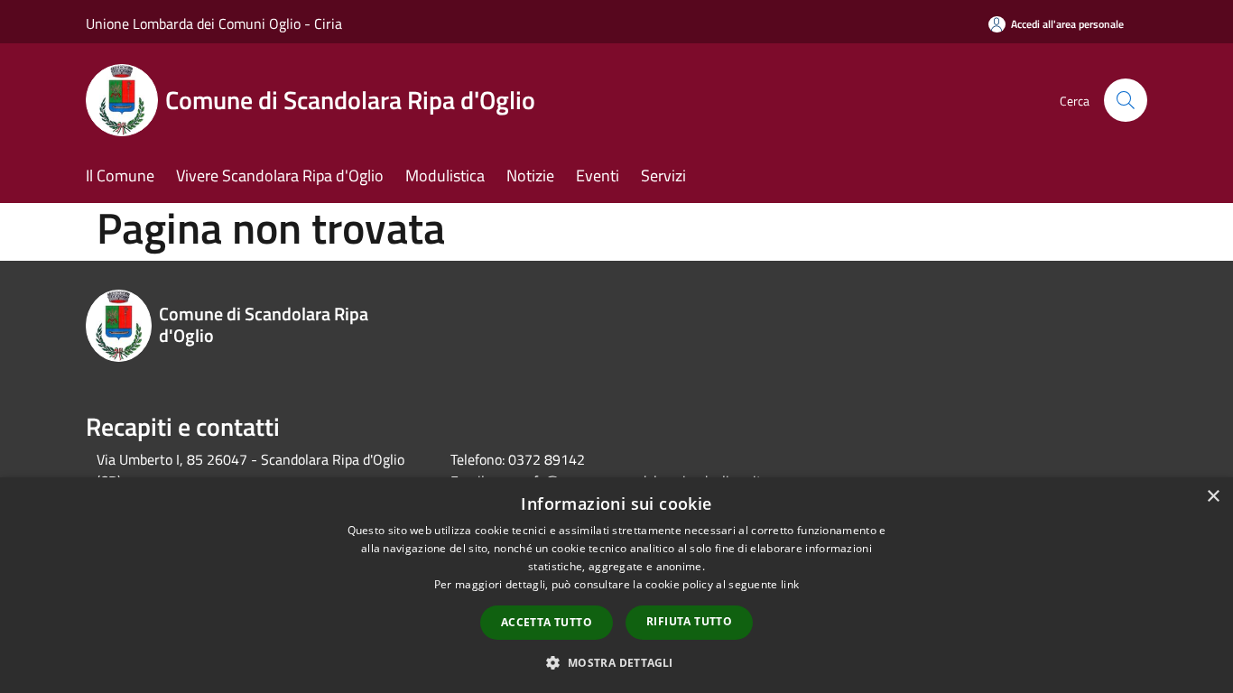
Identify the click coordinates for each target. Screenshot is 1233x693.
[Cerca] (1125, 100)
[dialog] (616, 585)
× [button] (1212, 497)
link (790, 584)
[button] (616, 662)
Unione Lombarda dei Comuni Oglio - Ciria (214, 23)
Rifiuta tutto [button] (689, 621)
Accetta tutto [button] (546, 622)
